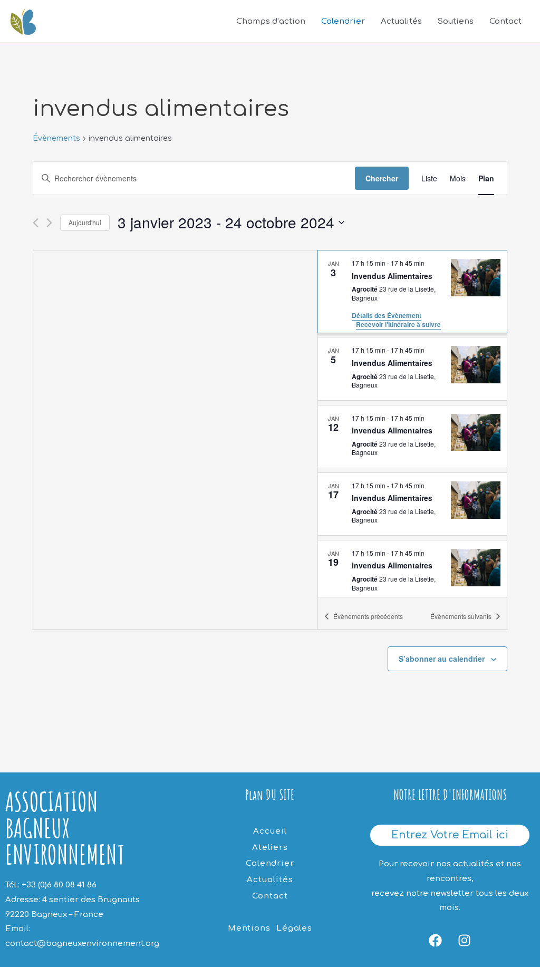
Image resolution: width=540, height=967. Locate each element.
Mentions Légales (270, 928)
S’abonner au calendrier (442, 658)
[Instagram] (464, 940)
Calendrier (343, 21)
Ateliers (270, 847)
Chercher (381, 178)
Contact (505, 21)
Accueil (269, 831)
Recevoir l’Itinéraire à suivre (398, 324)
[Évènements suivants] (49, 223)
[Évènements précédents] (35, 223)
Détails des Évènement (386, 315)
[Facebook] (435, 940)
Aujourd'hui (85, 222)
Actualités (401, 21)
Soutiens (456, 21)
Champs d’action (270, 21)
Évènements (56, 138)
